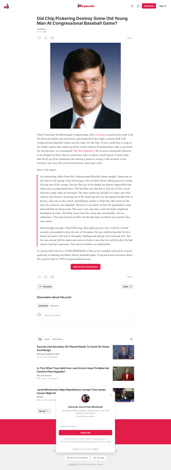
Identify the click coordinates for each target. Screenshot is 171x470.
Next (125, 286)
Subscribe (149, 6)
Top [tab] (40, 339)
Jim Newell (41, 29)
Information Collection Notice (84, 441)
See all (42, 411)
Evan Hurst (53, 357)
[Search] (132, 6)
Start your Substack (78, 457)
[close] (111, 395)
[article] (85, 353)
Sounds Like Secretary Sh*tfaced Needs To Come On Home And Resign (73, 348)
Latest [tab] (47, 339)
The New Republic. (84, 151)
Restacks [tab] (54, 306)
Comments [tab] (43, 306)
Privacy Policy (105, 441)
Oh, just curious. (44, 375)
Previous (47, 286)
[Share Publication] (138, 6)
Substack (72, 464)
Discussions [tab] (57, 339)
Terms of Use (98, 439)
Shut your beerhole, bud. (48, 353)
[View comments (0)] (46, 38)
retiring (100, 135)
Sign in (162, 6)
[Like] (39, 38)
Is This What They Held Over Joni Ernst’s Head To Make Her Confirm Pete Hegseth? (73, 370)
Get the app (98, 457)
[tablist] (48, 305)
